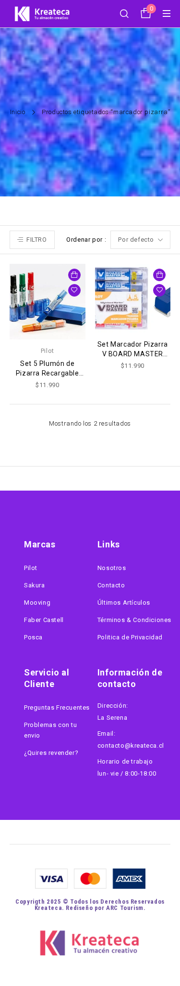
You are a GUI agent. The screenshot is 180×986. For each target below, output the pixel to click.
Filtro (36, 239)
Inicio (17, 112)
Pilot (47, 350)
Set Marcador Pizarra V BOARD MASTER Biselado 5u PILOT (132, 353)
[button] (74, 275)
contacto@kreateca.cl (130, 745)
